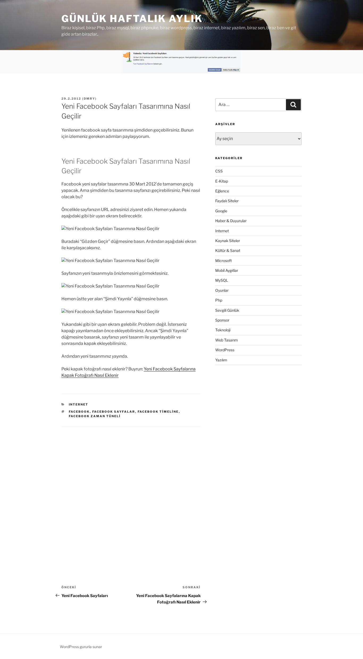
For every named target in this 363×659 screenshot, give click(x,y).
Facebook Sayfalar (113, 411)
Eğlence (222, 191)
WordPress (224, 350)
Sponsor (222, 320)
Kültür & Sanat (227, 250)
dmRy (89, 98)
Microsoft (223, 260)
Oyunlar (222, 290)
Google (221, 211)
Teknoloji (222, 330)
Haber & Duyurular (231, 220)
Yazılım (221, 360)
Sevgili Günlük (227, 310)
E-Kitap (221, 181)
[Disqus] (131, 493)
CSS (219, 171)
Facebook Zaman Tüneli (95, 416)
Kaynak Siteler (227, 240)
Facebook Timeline (158, 411)
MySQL (221, 280)
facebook (79, 411)
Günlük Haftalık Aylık (131, 18)
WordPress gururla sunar (81, 646)
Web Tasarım (226, 340)
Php (218, 300)
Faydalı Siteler (227, 200)
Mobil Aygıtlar (226, 270)
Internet (78, 404)
